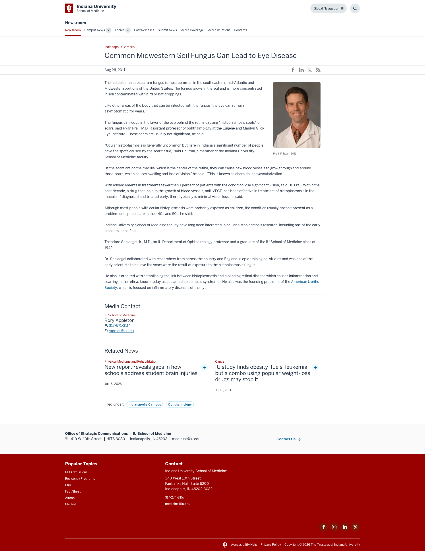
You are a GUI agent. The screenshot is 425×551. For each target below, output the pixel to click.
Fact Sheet (73, 491)
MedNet (70, 504)
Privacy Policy (271, 545)
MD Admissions (76, 472)
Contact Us (286, 439)
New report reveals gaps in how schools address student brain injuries (150, 370)
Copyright (291, 545)
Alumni (70, 498)
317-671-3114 (120, 325)
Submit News (167, 30)
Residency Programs (80, 479)
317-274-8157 (175, 497)
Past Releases (144, 30)
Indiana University (347, 545)
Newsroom (75, 22)
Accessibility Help (244, 545)
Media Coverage (192, 30)
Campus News (94, 30)
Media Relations (218, 30)
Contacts (240, 30)
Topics (119, 30)
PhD (68, 485)
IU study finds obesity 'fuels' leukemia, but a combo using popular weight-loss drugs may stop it (262, 373)
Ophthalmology (180, 404)
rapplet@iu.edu (121, 331)
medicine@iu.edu (177, 504)
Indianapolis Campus (145, 404)
